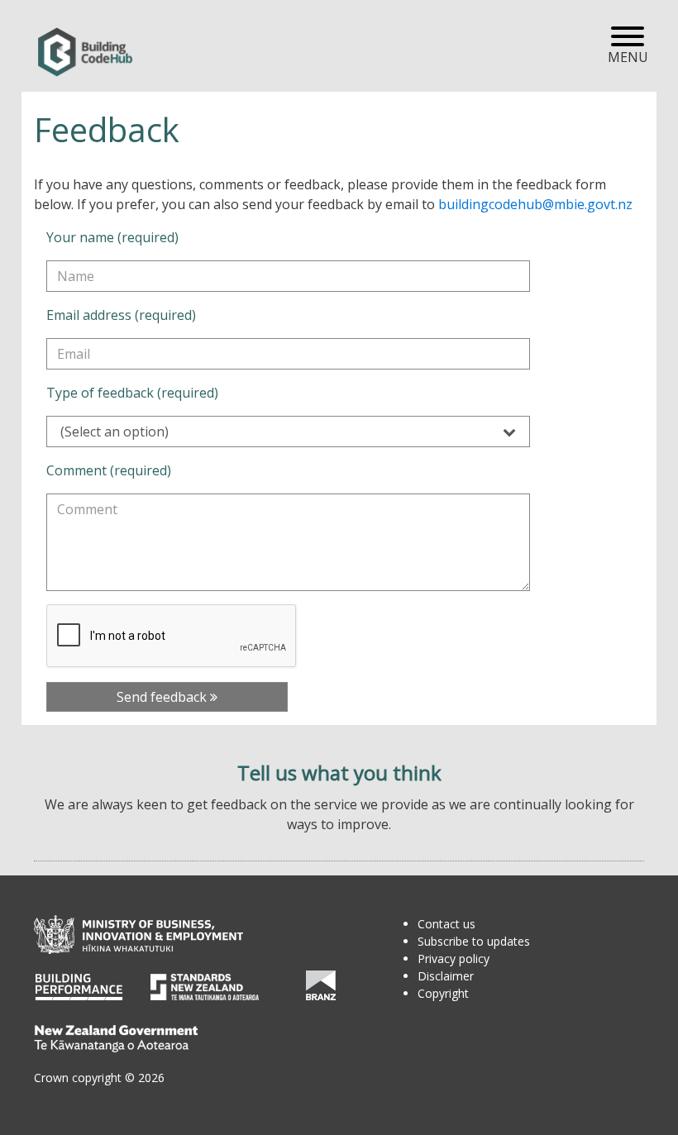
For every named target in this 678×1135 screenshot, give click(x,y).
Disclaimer (446, 976)
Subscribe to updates (474, 941)
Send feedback (163, 697)
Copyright (443, 993)
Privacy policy (453, 958)
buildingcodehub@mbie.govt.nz (535, 204)
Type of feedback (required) (132, 393)
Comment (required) (108, 470)
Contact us (446, 924)
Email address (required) (121, 315)
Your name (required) (112, 237)
